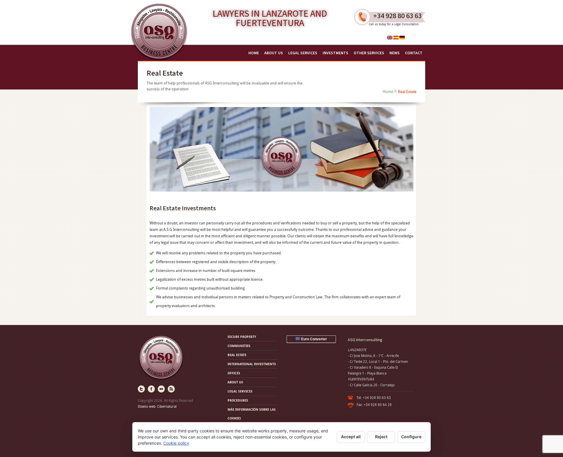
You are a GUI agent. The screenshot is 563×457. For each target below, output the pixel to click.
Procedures (238, 400)
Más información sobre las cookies (252, 413)
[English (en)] (389, 38)
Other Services (369, 52)
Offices (234, 373)
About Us (273, 52)
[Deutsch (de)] (402, 38)
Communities (239, 345)
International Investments (252, 364)
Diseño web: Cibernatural (157, 406)
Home (253, 52)
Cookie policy (176, 443)
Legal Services (302, 52)
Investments (335, 52)
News (394, 52)
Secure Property (242, 336)
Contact (414, 52)
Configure (411, 436)
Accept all (351, 436)
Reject (381, 436)
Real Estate (237, 355)
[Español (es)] (395, 38)
